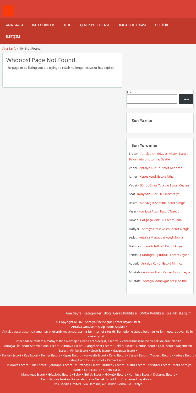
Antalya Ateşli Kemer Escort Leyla (166, 272)
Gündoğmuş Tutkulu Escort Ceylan (164, 185)
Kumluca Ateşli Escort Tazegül (159, 211)
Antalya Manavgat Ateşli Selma (161, 237)
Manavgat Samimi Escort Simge (162, 203)
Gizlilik (161, 25)
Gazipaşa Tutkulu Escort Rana (161, 220)
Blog (67, 25)
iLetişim (13, 36)
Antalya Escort (83, 389)
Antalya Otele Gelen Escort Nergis (165, 229)
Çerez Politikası (94, 25)
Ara (129, 92)
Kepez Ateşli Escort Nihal (157, 176)
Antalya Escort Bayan (109, 389)
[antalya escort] (8, 15)
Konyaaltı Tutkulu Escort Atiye (158, 194)
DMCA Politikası (132, 25)
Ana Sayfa (14, 25)
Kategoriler (43, 25)
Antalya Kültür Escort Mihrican (160, 168)
